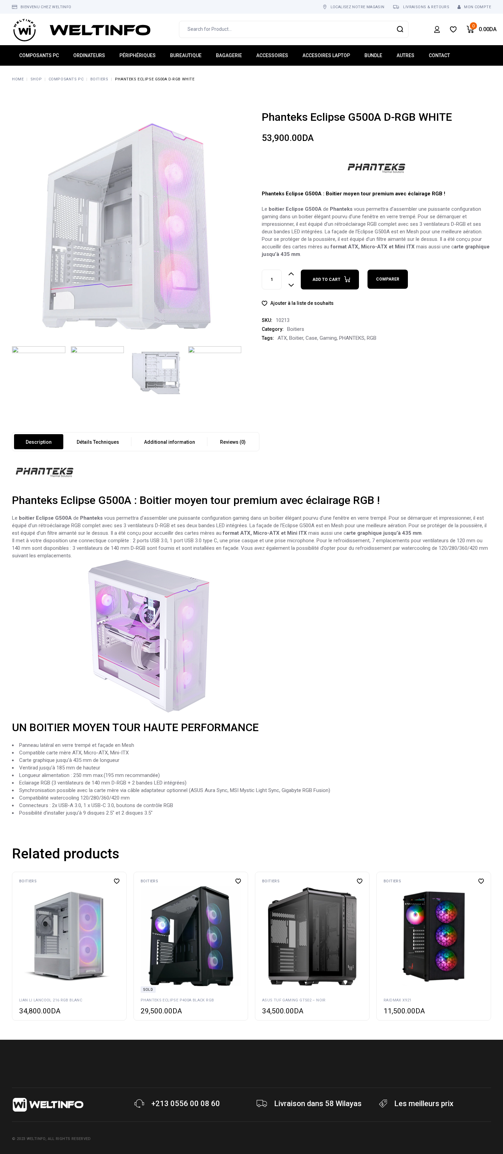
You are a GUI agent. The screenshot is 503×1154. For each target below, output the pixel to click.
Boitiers (295, 329)
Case (311, 338)
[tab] (38, 441)
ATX (282, 338)
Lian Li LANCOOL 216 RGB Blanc (50, 1000)
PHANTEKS (351, 338)
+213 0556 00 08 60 (185, 1103)
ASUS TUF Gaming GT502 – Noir (294, 1000)
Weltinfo (36, 1139)
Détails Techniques (98, 442)
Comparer (387, 279)
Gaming (328, 338)
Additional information (169, 442)
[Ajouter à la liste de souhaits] (116, 881)
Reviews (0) (233, 442)
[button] (20, 936)
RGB (371, 338)
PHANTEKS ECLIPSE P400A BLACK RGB (177, 1000)
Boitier (296, 338)
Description (39, 442)
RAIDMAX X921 (398, 1000)
